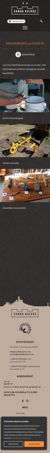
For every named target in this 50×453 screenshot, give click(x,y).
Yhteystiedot (25, 342)
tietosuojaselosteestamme (21, 438)
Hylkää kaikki (13, 444)
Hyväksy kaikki (34, 444)
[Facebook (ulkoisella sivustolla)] (23, 3)
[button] (41, 21)
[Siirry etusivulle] (25, 10)
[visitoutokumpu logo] (25, 328)
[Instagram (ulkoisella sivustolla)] (27, 3)
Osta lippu (20, 413)
